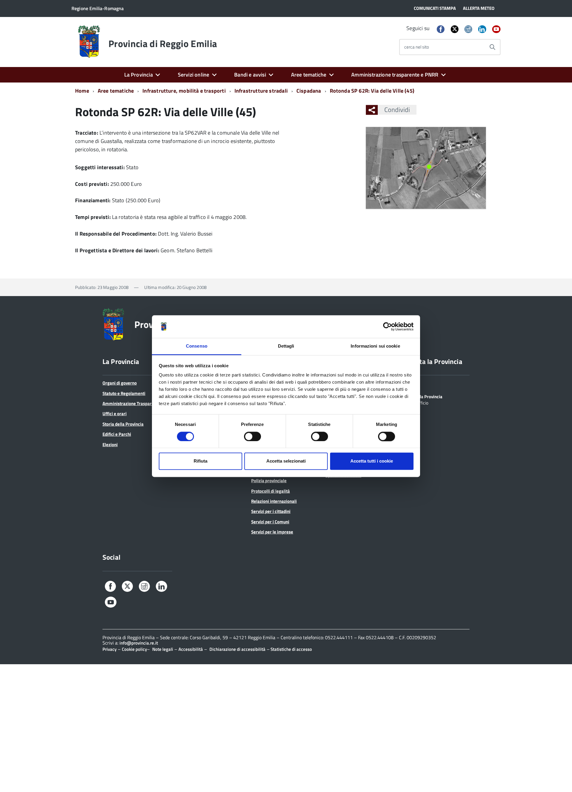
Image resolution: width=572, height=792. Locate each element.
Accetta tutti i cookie (371, 461)
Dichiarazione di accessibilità (237, 649)
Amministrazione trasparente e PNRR (394, 75)
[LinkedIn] (482, 30)
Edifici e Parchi (116, 434)
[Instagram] (468, 30)
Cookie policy (134, 649)
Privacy (109, 649)
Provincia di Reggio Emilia (162, 43)
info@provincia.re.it (138, 642)
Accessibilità (190, 649)
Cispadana (308, 91)
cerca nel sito (416, 46)
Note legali (162, 649)
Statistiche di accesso (291, 649)
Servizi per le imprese (272, 531)
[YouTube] (496, 30)
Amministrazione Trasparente (131, 403)
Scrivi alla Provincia (423, 396)
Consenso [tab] (196, 346)
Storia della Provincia (123, 424)
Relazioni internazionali (274, 501)
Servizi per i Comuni (270, 521)
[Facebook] (440, 30)
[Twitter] (454, 29)
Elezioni (110, 444)
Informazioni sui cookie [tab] (375, 346)
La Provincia (138, 75)
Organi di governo (119, 382)
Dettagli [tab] (286, 346)
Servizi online (193, 75)
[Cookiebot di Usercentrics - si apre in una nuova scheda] (387, 326)
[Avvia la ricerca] (492, 47)
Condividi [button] (397, 110)
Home (82, 91)
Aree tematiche (309, 75)
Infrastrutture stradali (261, 91)
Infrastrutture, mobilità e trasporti (184, 91)
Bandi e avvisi (250, 75)
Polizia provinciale (269, 480)
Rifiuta (200, 461)
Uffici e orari (114, 413)
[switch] (252, 436)
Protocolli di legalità (270, 491)
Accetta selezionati (286, 461)
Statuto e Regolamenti (123, 393)
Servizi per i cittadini (270, 511)
